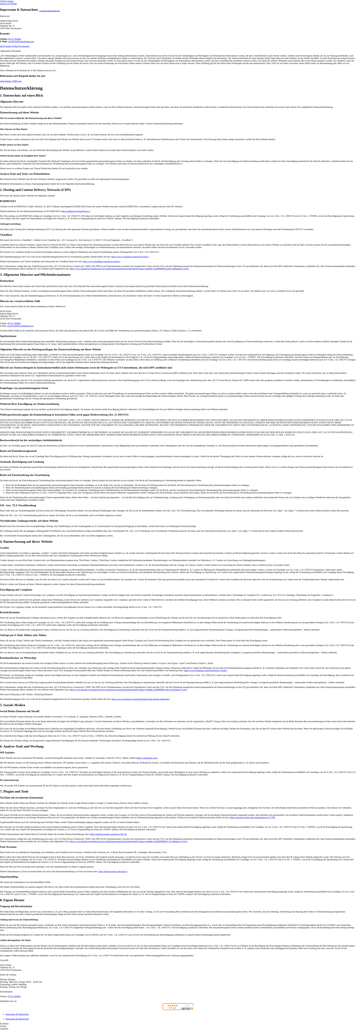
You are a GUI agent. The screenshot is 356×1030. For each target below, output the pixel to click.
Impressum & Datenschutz (17, 1014)
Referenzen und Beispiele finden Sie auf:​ (22, 75)
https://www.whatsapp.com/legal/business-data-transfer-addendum (140, 699)
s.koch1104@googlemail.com (21, 41)
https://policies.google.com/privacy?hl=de (108, 834)
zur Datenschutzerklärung (49, 11)
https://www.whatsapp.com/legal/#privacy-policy (205, 670)
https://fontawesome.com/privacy (112, 871)
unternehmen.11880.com (11, 81)
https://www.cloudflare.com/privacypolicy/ (130, 257)
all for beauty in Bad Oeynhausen (14, 46)
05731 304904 (14, 39)
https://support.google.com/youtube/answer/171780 (252, 817)
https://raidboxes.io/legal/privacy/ (75, 211)
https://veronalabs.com (146, 758)
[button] (178, 1023)
